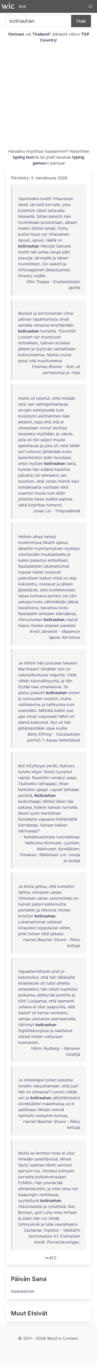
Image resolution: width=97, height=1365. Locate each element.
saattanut (63, 1030)
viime (68, 313)
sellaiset (54, 921)
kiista (29, 886)
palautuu (38, 560)
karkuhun (26, 789)
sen (31, 404)
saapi (71, 777)
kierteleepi (28, 825)
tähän (74, 445)
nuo (69, 710)
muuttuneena (49, 360)
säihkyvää (45, 995)
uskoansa (40, 1018)
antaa (43, 251)
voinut (45, 427)
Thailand (40, 34)
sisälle (39, 275)
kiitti (22, 1000)
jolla (22, 439)
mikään (68, 398)
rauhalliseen (64, 348)
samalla (25, 325)
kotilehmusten (62, 589)
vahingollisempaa (51, 404)
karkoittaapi (29, 801)
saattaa (37, 1164)
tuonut (24, 904)
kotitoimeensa (31, 354)
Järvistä (36, 204)
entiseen (46, 613)
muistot (51, 698)
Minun (65, 1159)
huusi (35, 234)
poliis (23, 234)
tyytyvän (44, 348)
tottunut (33, 451)
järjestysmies (58, 269)
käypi (36, 771)
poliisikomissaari (50, 1176)
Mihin (64, 716)
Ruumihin (40, 777)
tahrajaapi (47, 783)
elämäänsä (66, 613)
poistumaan (52, 222)
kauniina (62, 469)
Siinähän (48, 668)
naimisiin (26, 1115)
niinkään (26, 1159)
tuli (37, 475)
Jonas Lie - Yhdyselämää (56, 510)
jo (63, 971)
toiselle (25, 1085)
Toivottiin (67, 331)
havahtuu (49, 607)
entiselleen (28, 342)
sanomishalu (61, 898)
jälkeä (73, 601)
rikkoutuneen (30, 619)
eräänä (47, 469)
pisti (56, 971)
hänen (62, 257)
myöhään (45, 433)
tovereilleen (29, 263)
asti (21, 451)
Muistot (25, 313)
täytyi (23, 1164)
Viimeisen (27, 898)
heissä (50, 536)
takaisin (70, 663)
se (68, 1103)
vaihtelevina (29, 704)
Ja (20, 663)
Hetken (25, 536)
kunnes (24, 469)
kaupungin (28, 1194)
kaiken (46, 578)
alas (73, 578)
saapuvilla (56, 1006)
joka (66, 204)
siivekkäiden (29, 1103)
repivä (72, 619)
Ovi (45, 263)
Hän (38, 1182)
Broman (25, 1212)
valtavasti (54, 1036)
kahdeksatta (29, 487)
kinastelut (27, 927)
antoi (23, 463)
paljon (46, 439)
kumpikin (65, 886)
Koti (22, 6)
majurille (57, 674)
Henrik (64, 481)
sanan (55, 892)
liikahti (49, 542)
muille (61, 728)
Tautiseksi (27, 783)
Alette (23, 398)
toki (61, 668)
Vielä (71, 674)
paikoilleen (28, 578)
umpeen (51, 625)
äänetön (25, 548)
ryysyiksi (63, 771)
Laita (47, 1212)
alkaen (71, 222)
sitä (55, 421)
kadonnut (39, 722)
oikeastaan (28, 427)
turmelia (69, 807)
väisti (41, 210)
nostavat (53, 572)
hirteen (70, 1212)
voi (44, 1218)
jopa (38, 421)
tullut (50, 983)
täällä (51, 240)
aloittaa (60, 427)
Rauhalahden (30, 566)
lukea (39, 498)
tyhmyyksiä (29, 1224)
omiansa (41, 325)
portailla (26, 1176)
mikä (57, 578)
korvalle (52, 204)
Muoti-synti (29, 813)
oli (33, 398)
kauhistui (69, 989)
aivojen (25, 410)
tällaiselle (66, 977)
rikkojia (47, 246)
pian (27, 1218)
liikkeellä (26, 216)
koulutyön (27, 416)
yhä (32, 360)
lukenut (43, 398)
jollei (22, 933)
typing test (23, 157)
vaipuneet (47, 716)
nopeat (24, 572)
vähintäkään (55, 601)
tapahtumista (45, 319)
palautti (38, 692)
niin (36, 439)
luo (37, 1170)
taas (35, 686)
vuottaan (51, 487)
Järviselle (42, 257)
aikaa (38, 536)
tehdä (50, 228)
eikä (64, 487)
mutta (65, 698)
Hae (81, 21)
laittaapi (71, 789)
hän (67, 216)
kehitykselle (44, 410)
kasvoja (25, 257)
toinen (34, 933)
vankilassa (48, 1194)
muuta (59, 439)
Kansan (47, 825)
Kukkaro (67, 765)
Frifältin (25, 1182)
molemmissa (30, 542)
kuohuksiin (28, 1042)
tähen (60, 801)
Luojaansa (37, 1000)
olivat (64, 319)
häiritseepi (28, 830)
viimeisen (40, 892)
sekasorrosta (30, 601)
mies (56, 1153)
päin (66, 251)
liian (66, 416)
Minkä (48, 801)
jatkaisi (56, 933)
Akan (63, 783)
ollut (22, 404)
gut (38, 1212)
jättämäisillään (31, 728)
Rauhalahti (28, 613)
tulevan (47, 342)
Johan (51, 481)
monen (64, 910)
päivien (25, 319)
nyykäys (72, 548)
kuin (60, 410)
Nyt (53, 722)
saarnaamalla (62, 1018)
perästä (25, 795)
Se (65, 686)
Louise (65, 354)
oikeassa (40, 1091)
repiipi (24, 777)
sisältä (51, 498)
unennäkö (27, 710)
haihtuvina (55, 704)
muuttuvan (51, 336)
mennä (57, 1109)
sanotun (64, 1164)
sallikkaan (27, 1109)
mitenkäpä (34, 1079)
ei (62, 421)
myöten (36, 463)
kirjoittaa (36, 504)
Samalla (63, 246)
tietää (71, 1091)
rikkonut (48, 910)
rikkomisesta (30, 1206)
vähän (23, 680)
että (47, 421)
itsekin (24, 228)
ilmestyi (25, 275)
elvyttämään (62, 325)
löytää (24, 686)
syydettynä (28, 1200)
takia (71, 463)
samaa (24, 1018)
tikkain (44, 1109)
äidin (48, 457)
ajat (21, 716)
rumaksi (57, 777)
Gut (71, 1206)
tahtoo (24, 892)
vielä (63, 445)
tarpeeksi (27, 433)
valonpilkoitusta (33, 674)
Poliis (62, 228)
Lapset (56, 789)
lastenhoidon (30, 457)
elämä (23, 722)
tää (70, 801)
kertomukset (50, 313)
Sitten (42, 216)
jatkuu (41, 886)
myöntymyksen (49, 548)
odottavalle (29, 554)
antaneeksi (28, 989)
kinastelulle (28, 983)
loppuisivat (48, 927)
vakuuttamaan (46, 1085)
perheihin (26, 910)
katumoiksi (28, 977)
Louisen (25, 336)
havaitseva (28, 607)
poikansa (26, 995)
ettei (56, 398)
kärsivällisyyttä (45, 680)
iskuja (55, 251)
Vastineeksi (28, 198)
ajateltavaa (28, 445)
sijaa (50, 728)
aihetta (63, 983)
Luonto (58, 1091)
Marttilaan (27, 668)
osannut (25, 493)
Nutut (49, 771)
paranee (68, 625)
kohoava (38, 595)
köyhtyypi (36, 765)
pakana (25, 807)
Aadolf (24, 1012)
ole (65, 595)
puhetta (63, 995)
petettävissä (46, 1159)
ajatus (61, 542)
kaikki (23, 560)
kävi (75, 481)
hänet (50, 1164)
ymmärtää (52, 1182)
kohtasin (66, 1170)
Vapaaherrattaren (34, 971)
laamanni (65, 1000)
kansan (54, 807)
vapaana (46, 819)
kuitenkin (26, 210)
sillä (52, 886)
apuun (38, 240)
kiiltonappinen (31, 269)
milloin (30, 663)
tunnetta (48, 331)
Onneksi (49, 1170)
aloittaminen (49, 416)
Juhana (25, 1006)
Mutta (52, 354)
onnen (74, 692)
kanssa (60, 1115)
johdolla (25, 498)
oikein (54, 989)
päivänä (25, 475)
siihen (64, 927)
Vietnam (16, 34)
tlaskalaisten (22, 1291)
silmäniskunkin (31, 1188)
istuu (66, 1188)
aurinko (54, 595)
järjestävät (28, 589)
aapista (65, 498)
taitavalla (56, 210)
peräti (52, 765)
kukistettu (27, 583)
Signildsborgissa (33, 1030)
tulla (49, 1224)
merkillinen (51, 813)
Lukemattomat (32, 921)
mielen (37, 1036)
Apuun (24, 240)
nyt (44, 234)
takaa (23, 595)
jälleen (24, 348)
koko (67, 451)
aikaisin (25, 421)
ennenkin (59, 1012)
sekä (22, 504)
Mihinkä (46, 710)
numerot (54, 504)
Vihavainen (63, 198)
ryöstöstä (57, 1206)
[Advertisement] (48, 97)
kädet (38, 572)
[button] (90, 6)
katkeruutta (55, 904)
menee (37, 625)
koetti (46, 198)
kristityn (25, 915)
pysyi (23, 360)
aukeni (56, 263)
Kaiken (40, 807)
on (59, 240)
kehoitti (56, 216)
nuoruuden (33, 698)
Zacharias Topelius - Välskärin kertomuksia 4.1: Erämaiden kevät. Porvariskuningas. (52, 1236)
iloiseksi (62, 342)
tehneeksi (50, 475)
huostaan (62, 457)
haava (23, 625)
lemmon (43, 1153)
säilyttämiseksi (66, 1097)
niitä (45, 933)
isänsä (24, 1036)
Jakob (66, 433)
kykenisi (65, 1079)
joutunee (53, 663)
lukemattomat (56, 566)
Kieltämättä (66, 819)
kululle (24, 771)
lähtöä (37, 228)
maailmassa (53, 1103)
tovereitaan (29, 222)
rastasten (44, 1115)
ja (54, 257)
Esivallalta (27, 819)
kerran (43, 1012)
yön (72, 595)
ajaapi (42, 789)
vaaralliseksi (65, 1224)
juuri (74, 1085)
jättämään (52, 451)
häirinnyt (26, 1024)
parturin (25, 1170)
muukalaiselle (53, 554)
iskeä (23, 204)
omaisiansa (50, 686)
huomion (26, 481)
